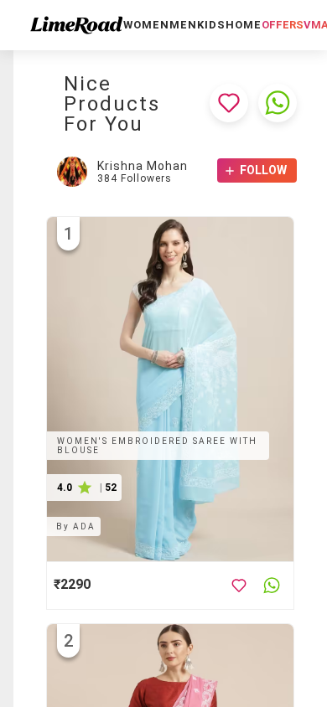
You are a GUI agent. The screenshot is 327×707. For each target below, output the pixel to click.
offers (283, 24)
